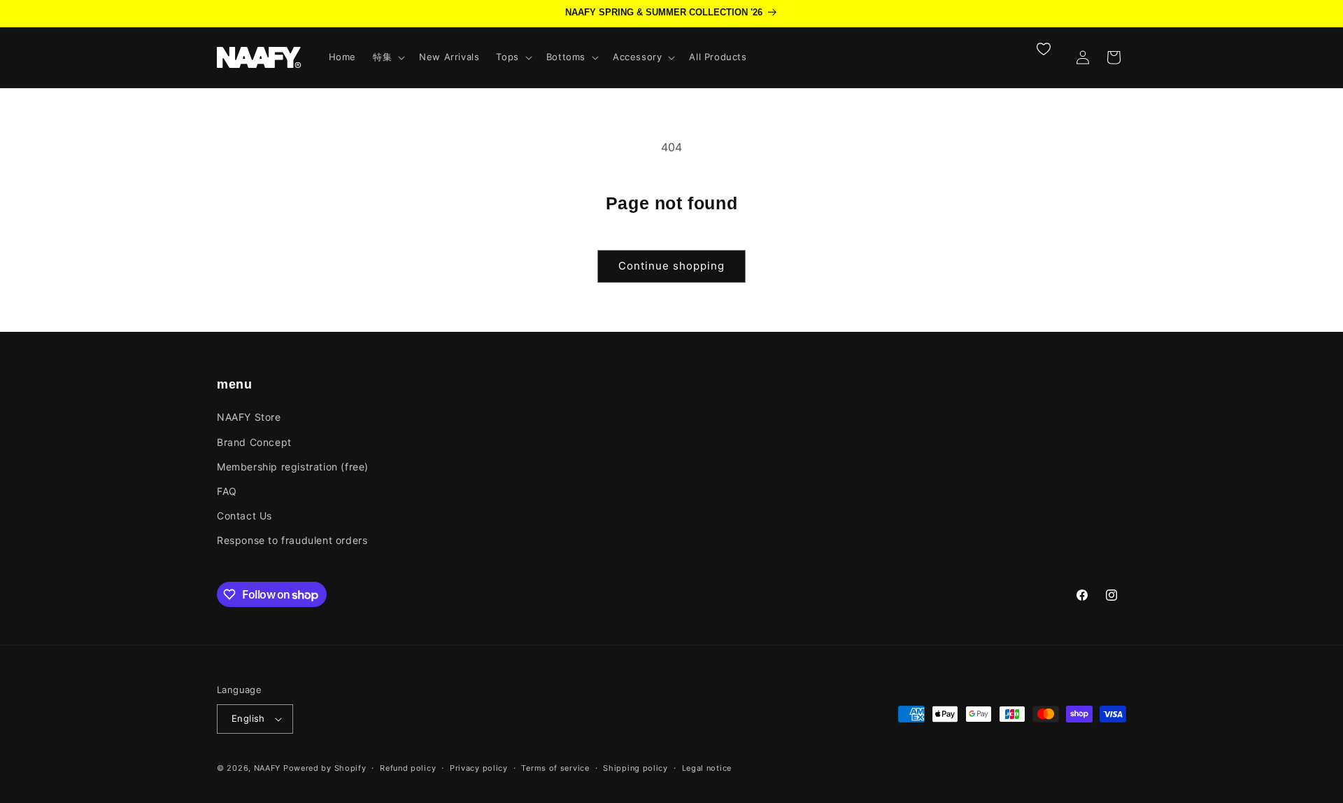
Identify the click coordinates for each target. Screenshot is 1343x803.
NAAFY (267, 768)
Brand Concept (254, 442)
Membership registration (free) (293, 467)
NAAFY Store (249, 417)
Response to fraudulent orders (292, 540)
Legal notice (707, 768)
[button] (387, 57)
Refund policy (408, 768)
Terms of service (555, 768)
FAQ (227, 491)
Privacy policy (479, 768)
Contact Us (244, 516)
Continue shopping (671, 265)
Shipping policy (635, 768)
